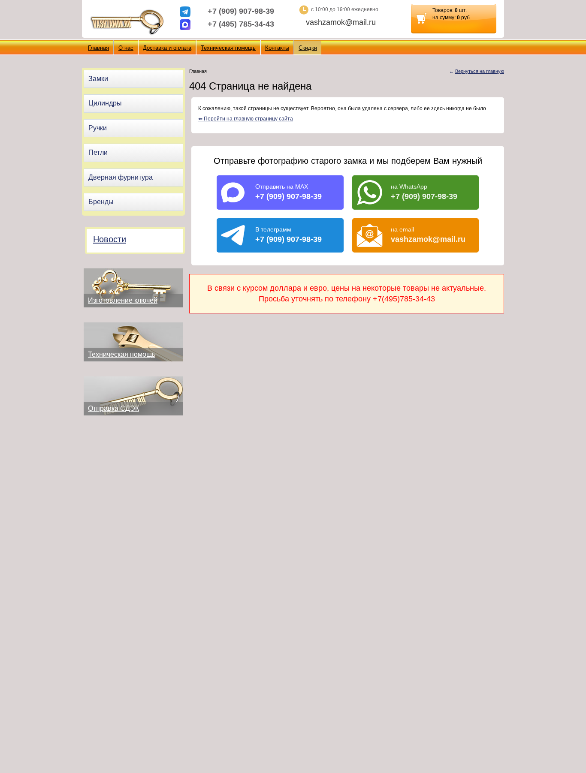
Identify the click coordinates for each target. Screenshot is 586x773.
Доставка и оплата (167, 48)
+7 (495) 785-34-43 (241, 24)
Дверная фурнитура (120, 177)
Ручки (97, 128)
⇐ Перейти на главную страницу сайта (245, 119)
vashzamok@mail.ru (341, 22)
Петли (98, 152)
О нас (125, 48)
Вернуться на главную (479, 71)
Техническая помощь (228, 48)
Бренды (101, 201)
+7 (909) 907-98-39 (241, 11)
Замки (98, 78)
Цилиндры (105, 103)
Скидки (308, 48)
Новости (109, 239)
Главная (98, 48)
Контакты (277, 48)
